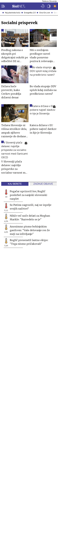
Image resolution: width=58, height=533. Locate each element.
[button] (2, 6)
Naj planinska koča (12, 13)
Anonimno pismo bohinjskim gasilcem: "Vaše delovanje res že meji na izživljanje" (30, 230)
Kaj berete (15, 184)
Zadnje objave (43, 184)
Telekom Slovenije (49, 1)
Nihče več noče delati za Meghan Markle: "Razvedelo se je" (30, 217)
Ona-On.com (44, 13)
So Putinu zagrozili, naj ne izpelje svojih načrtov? (30, 206)
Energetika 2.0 (30, 13)
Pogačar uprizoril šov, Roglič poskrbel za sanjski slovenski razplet (28, 195)
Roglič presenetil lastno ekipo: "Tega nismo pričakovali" (29, 242)
